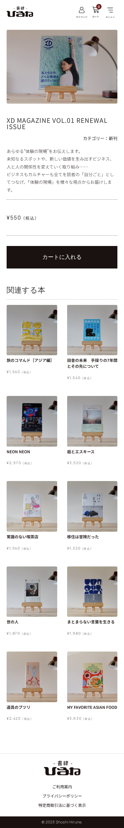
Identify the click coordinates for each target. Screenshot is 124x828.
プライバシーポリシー (62, 796)
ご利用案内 (62, 786)
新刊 (113, 138)
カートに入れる (62, 257)
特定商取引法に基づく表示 (62, 805)
